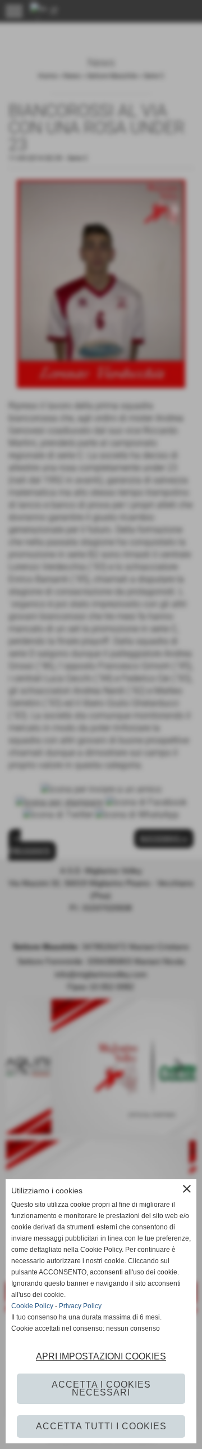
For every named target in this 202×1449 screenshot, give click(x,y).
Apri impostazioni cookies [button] (101, 1356)
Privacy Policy (80, 1306)
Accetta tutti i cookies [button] (101, 1426)
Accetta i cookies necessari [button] (101, 1388)
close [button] (187, 1189)
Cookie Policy (32, 1306)
